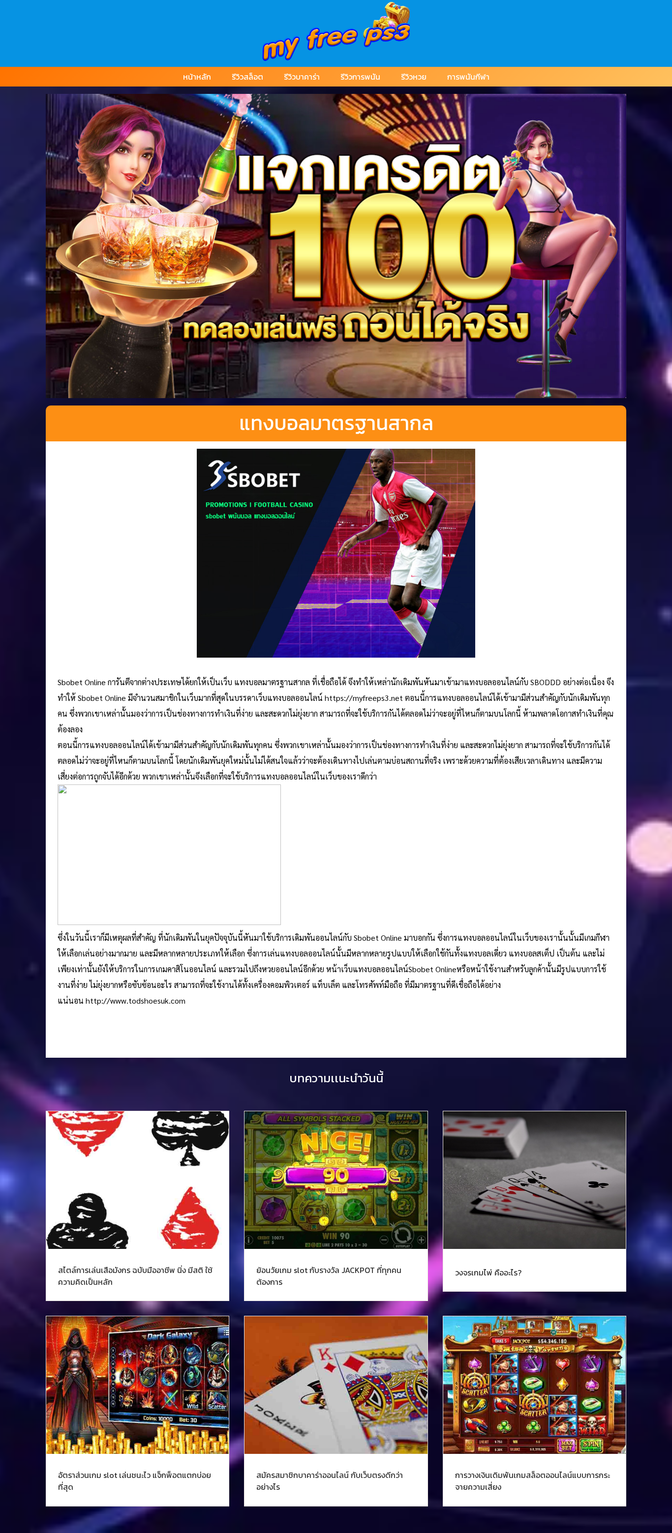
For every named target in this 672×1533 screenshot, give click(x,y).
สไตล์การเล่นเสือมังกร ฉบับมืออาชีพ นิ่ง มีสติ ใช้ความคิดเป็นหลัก (135, 1276)
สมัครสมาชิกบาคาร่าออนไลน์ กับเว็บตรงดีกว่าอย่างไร (329, 1481)
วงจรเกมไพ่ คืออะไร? (488, 1272)
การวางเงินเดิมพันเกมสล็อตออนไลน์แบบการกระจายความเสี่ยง (532, 1481)
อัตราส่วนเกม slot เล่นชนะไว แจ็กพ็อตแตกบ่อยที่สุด (134, 1481)
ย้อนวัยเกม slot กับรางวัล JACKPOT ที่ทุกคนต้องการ (328, 1276)
